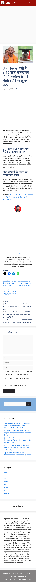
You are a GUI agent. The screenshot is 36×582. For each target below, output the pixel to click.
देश (5, 479)
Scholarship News (11, 304)
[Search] (28, 404)
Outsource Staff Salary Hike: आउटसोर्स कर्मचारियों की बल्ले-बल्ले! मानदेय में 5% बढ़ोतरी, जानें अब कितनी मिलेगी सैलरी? (18, 197)
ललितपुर (6, 493)
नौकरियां (6, 482)
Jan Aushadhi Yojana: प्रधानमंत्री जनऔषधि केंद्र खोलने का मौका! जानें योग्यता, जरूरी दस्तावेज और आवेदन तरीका (17, 440)
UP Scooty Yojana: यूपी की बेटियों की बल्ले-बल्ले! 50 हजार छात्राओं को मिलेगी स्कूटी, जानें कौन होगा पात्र (16, 447)
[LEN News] (3, 3)
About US (13, 576)
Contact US (29, 573)
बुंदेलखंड (6, 487)
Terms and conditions (18, 573)
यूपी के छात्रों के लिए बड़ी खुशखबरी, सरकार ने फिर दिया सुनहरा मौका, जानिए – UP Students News (9, 282)
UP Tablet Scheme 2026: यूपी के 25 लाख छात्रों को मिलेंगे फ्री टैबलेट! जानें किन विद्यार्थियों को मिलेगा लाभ (9, 292)
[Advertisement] (18, 25)
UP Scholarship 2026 (14, 307)
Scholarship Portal (24, 304)
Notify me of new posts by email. (15, 385)
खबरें (5, 473)
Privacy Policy (22, 576)
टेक (5, 476)
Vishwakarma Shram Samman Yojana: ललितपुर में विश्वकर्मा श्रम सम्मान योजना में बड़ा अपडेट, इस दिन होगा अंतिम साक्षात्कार (17, 425)
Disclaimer (6, 573)
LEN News (11, 2)
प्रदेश (6, 301)
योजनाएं (6, 490)
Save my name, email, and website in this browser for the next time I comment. (18, 373)
